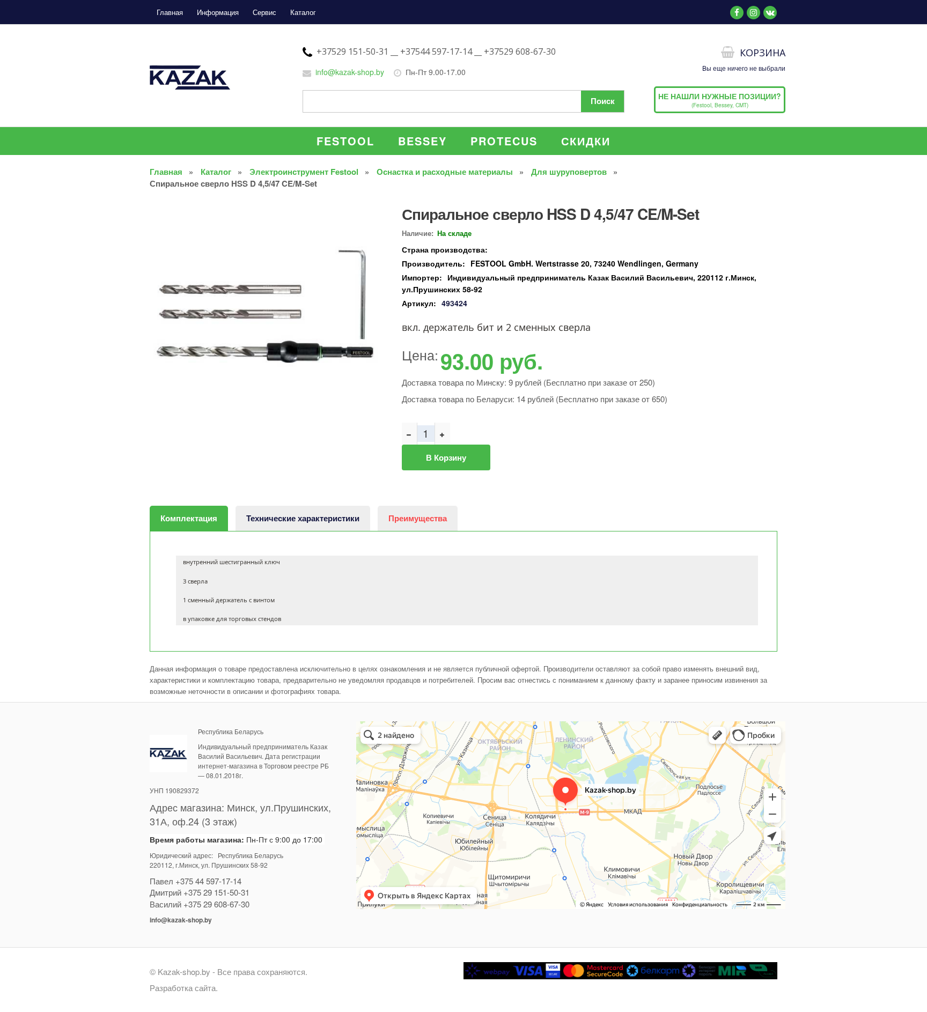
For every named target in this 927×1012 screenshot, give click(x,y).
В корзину (446, 457)
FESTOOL (345, 141)
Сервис (264, 12)
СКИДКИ (585, 141)
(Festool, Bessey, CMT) (719, 100)
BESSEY (422, 141)
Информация (218, 12)
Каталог (303, 12)
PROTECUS (504, 141)
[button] (372, 209)
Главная (170, 12)
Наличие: (417, 233)
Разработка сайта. (184, 987)
